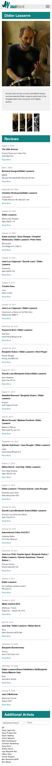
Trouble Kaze (8, 286)
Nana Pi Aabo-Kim (9, 733)
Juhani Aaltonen (8, 738)
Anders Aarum (7, 748)
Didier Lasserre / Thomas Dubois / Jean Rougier (25, 488)
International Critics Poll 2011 (16, 532)
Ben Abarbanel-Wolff (10, 759)
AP (3, 727)
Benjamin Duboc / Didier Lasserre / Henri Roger (24, 351)
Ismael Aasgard (8, 756)
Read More (6, 159)
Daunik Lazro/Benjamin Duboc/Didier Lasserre (24, 373)
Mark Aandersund (9, 741)
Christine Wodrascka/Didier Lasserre (19, 192)
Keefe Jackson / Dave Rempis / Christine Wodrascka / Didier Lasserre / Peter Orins (21, 238)
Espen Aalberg (8, 735)
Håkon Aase (7, 754)
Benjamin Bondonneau (13, 647)
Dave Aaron (6, 746)
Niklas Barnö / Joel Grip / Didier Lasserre (21, 466)
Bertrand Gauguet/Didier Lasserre (18, 171)
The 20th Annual (10, 149)
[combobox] (13, 722)
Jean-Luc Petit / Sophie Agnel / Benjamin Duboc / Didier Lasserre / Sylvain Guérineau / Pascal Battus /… (25, 557)
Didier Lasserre (9, 214)
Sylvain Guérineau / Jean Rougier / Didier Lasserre (26, 445)
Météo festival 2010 (11, 603)
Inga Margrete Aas (9, 751)
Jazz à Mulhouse (10, 694)
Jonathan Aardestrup (10, 743)
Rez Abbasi (6, 762)
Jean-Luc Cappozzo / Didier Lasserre (19, 308)
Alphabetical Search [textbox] (11, 722)
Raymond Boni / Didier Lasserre (17, 329)
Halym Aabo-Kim (8, 730)
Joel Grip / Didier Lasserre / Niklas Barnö (21, 625)
